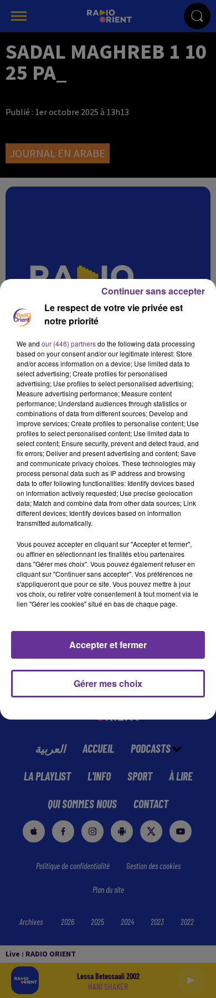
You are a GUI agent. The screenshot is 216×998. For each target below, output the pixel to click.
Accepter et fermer (108, 644)
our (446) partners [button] (69, 343)
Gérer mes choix (108, 683)
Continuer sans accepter (153, 291)
